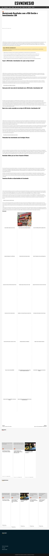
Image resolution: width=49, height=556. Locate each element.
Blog (26, 7)
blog (12, 497)
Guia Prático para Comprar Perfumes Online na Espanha (6, 451)
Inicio (2, 7)
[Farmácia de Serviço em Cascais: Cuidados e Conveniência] (43, 496)
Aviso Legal (3, 547)
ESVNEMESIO (24, 3)
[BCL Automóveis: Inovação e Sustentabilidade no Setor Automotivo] (30, 446)
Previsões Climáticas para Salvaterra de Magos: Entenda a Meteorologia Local (18, 451)
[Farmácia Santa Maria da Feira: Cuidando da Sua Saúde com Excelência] (33, 496)
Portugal (23, 7)
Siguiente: (40, 426)
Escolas (10, 7)
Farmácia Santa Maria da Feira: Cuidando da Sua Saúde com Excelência (33, 500)
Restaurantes (6, 7)
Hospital (13, 7)
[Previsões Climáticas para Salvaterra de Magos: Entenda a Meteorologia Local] (18, 446)
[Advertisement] (24, 22)
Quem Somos (29, 7)
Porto (18, 7)
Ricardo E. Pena (4, 28)
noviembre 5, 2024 (9, 28)
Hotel (15, 7)
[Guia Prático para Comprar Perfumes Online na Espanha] (7, 446)
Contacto (33, 7)
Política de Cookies (4, 549)
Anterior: (6, 426)
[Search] (46, 7)
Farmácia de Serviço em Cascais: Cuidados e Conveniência (42, 500)
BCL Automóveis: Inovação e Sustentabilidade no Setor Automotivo (29, 451)
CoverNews (28, 554)
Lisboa (20, 7)
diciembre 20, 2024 (8, 476)
